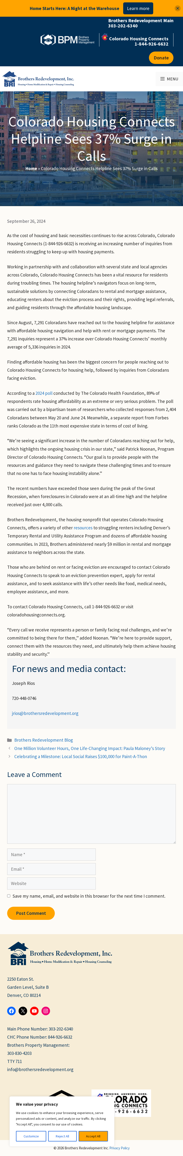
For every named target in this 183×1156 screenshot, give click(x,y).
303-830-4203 (19, 1053)
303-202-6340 (61, 1029)
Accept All (93, 1136)
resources (83, 528)
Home (31, 168)
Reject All (62, 1136)
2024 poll (44, 393)
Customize (31, 1136)
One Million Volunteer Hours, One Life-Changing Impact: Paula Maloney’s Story (89, 748)
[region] (62, 1121)
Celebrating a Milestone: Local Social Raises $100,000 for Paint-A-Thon (80, 756)
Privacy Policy (119, 1148)
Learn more (138, 8)
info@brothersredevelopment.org (40, 1069)
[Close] (178, 8)
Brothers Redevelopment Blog (43, 740)
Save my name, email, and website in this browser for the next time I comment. (89, 896)
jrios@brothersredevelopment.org (45, 713)
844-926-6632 (60, 1037)
